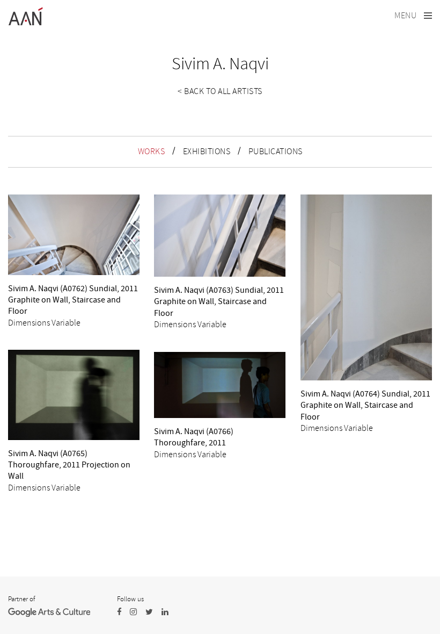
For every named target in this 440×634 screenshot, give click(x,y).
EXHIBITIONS (207, 151)
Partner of (21, 599)
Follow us (130, 599)
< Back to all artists (220, 91)
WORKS (151, 151)
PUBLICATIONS (275, 151)
